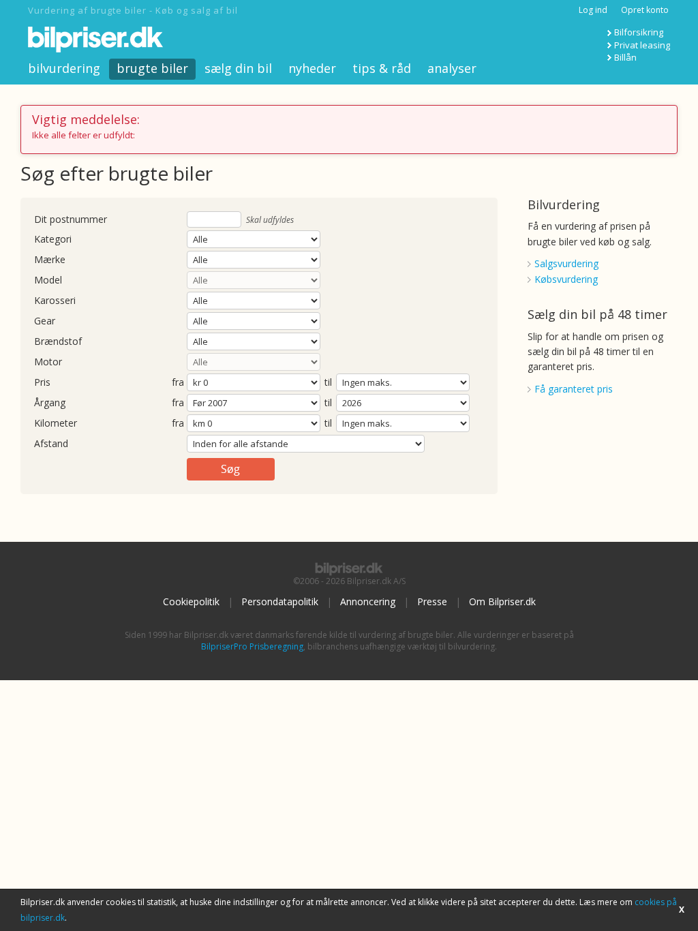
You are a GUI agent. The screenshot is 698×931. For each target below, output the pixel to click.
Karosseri (55, 301)
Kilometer (55, 423)
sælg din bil (238, 68)
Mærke (49, 260)
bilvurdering (64, 68)
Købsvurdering (566, 279)
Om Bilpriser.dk (502, 601)
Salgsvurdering (566, 263)
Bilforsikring (638, 32)
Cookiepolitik (191, 601)
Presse (432, 601)
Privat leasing (642, 45)
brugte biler (152, 68)
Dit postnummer (70, 220)
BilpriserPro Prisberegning (252, 646)
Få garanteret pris (573, 388)
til (328, 382)
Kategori (53, 239)
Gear (44, 321)
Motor (48, 362)
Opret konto (645, 10)
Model (48, 280)
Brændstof (58, 342)
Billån (625, 57)
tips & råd (381, 68)
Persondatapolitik (279, 601)
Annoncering (367, 601)
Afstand (51, 444)
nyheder (312, 68)
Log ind (593, 10)
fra (178, 382)
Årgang (49, 403)
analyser (451, 68)
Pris (42, 382)
